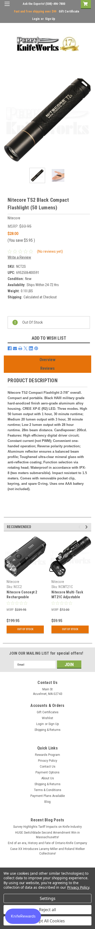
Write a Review (19, 257)
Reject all (47, 909)
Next (87, 119)
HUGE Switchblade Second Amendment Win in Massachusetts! (47, 835)
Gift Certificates (48, 712)
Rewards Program (47, 755)
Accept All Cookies (47, 921)
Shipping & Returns (47, 730)
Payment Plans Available (47, 796)
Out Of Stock (25, 629)
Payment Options (47, 772)
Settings (47, 898)
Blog (47, 802)
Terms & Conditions (47, 790)
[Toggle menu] (7, 7)
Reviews (47, 368)
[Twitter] (26, 348)
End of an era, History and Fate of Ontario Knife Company (47, 843)
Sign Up (50, 19)
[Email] (15, 348)
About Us (47, 778)
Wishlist (47, 718)
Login (36, 19)
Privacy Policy (47, 760)
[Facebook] (10, 348)
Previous (7, 119)
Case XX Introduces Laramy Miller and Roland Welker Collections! (47, 851)
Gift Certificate (69, 11)
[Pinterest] (36, 348)
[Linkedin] (31, 348)
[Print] (20, 348)
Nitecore (13, 582)
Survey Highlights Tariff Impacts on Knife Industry (47, 827)
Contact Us (47, 766)
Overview (47, 359)
